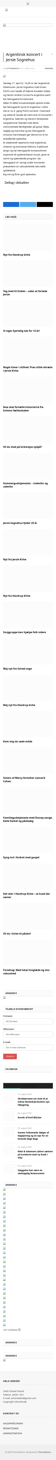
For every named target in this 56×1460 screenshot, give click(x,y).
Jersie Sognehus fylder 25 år (20, 523)
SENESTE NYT (11, 1085)
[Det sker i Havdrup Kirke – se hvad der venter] (28, 876)
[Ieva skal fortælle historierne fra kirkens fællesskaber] (28, 390)
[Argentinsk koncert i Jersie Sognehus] (28, 25)
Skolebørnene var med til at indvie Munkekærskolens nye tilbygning (33, 1101)
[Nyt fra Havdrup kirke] (28, 237)
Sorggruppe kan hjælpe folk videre (24, 632)
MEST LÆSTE (29, 1085)
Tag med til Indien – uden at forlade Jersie (25, 292)
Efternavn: (8, 1029)
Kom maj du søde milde (17, 741)
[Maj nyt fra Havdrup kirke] (28, 688)
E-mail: (7, 1042)
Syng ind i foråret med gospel (21, 857)
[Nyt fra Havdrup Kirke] (28, 578)
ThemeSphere (44, 1452)
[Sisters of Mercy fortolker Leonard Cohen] (28, 760)
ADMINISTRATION (12, 1433)
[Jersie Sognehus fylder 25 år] (28, 505)
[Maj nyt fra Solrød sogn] (28, 651)
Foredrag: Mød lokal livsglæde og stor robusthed (26, 971)
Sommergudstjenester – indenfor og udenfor (25, 485)
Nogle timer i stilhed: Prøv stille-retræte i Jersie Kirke (27, 369)
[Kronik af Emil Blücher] (9, 1116)
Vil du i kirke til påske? (17, 933)
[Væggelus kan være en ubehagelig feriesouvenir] (9, 1169)
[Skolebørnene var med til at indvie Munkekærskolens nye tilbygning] (9, 1098)
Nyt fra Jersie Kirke (14, 559)
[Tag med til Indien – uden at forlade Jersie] (28, 273)
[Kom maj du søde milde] (28, 724)
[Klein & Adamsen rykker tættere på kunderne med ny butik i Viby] (9, 1150)
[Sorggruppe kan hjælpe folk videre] (28, 615)
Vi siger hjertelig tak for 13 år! (21, 331)
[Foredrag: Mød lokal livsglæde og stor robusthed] (28, 953)
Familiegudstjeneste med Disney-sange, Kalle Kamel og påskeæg (28, 819)
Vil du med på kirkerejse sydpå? (22, 447)
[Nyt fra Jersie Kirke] (28, 542)
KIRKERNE (49, 68)
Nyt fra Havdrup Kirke (16, 596)
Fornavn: (8, 1016)
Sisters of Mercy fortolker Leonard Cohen (24, 779)
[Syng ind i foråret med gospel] (28, 840)
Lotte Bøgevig (12, 68)
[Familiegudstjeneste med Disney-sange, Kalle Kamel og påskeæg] (28, 800)
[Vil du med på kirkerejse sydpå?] (28, 429)
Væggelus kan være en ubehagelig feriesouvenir (31, 1172)
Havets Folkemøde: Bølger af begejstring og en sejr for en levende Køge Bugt (33, 1135)
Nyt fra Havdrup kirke (16, 254)
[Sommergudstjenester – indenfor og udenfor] (28, 466)
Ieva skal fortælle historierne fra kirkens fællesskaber (23, 408)
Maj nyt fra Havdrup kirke (19, 705)
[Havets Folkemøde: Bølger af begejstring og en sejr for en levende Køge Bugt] (9, 1132)
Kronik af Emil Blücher (30, 1117)
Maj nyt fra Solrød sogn (17, 668)
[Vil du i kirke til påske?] (28, 916)
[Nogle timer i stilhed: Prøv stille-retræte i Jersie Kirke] (28, 350)
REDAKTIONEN (11, 1428)
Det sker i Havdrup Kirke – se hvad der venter (26, 895)
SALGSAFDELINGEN (13, 1423)
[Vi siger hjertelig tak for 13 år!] (28, 313)
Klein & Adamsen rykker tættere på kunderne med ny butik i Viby (35, 1154)
